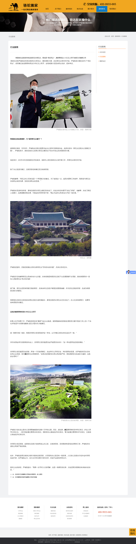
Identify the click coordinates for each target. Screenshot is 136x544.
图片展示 (91, 9)
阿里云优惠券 (85, 542)
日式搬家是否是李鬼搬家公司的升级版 (26, 477)
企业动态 (103, 52)
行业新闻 (124, 36)
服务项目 (69, 9)
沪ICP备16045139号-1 (67, 542)
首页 (47, 9)
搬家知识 (103, 61)
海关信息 (80, 9)
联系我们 (113, 9)
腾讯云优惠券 (94, 542)
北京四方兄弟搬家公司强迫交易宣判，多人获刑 (28, 474)
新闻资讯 (102, 9)
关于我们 (58, 9)
